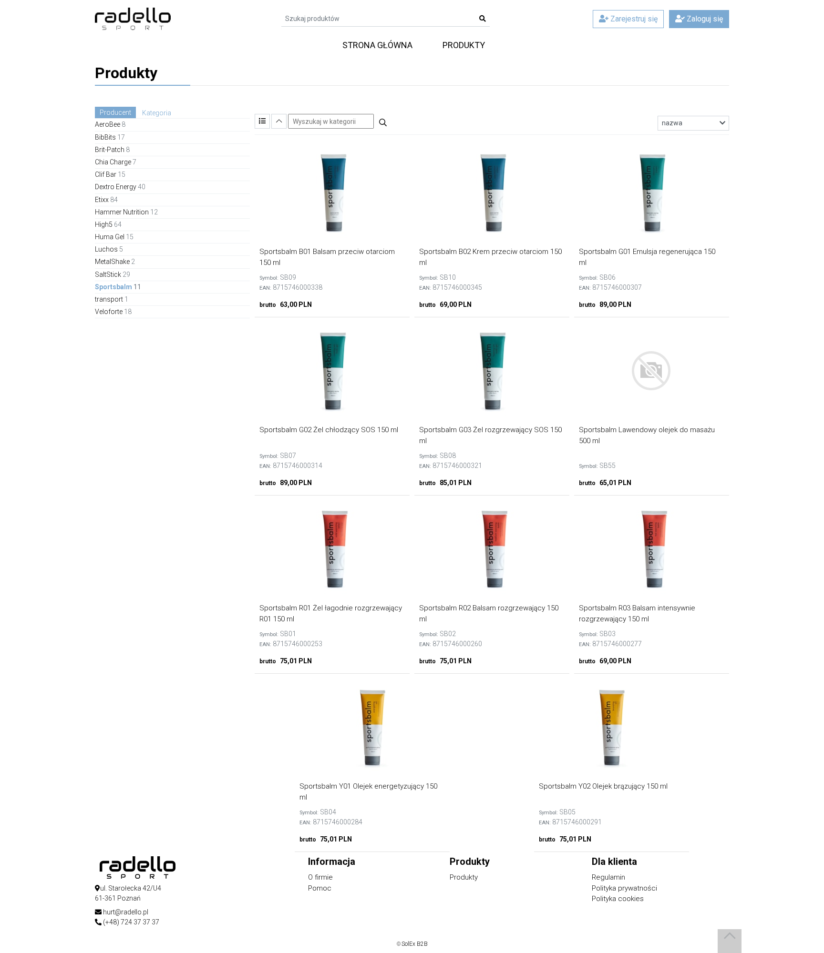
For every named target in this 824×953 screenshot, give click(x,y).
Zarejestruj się (633, 18)
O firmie (320, 877)
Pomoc (319, 888)
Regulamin (608, 877)
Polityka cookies (618, 898)
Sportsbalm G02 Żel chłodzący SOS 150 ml (328, 430)
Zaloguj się (704, 18)
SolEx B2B (415, 944)
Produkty (464, 45)
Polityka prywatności (624, 888)
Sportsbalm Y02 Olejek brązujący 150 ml (603, 786)
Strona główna (377, 45)
